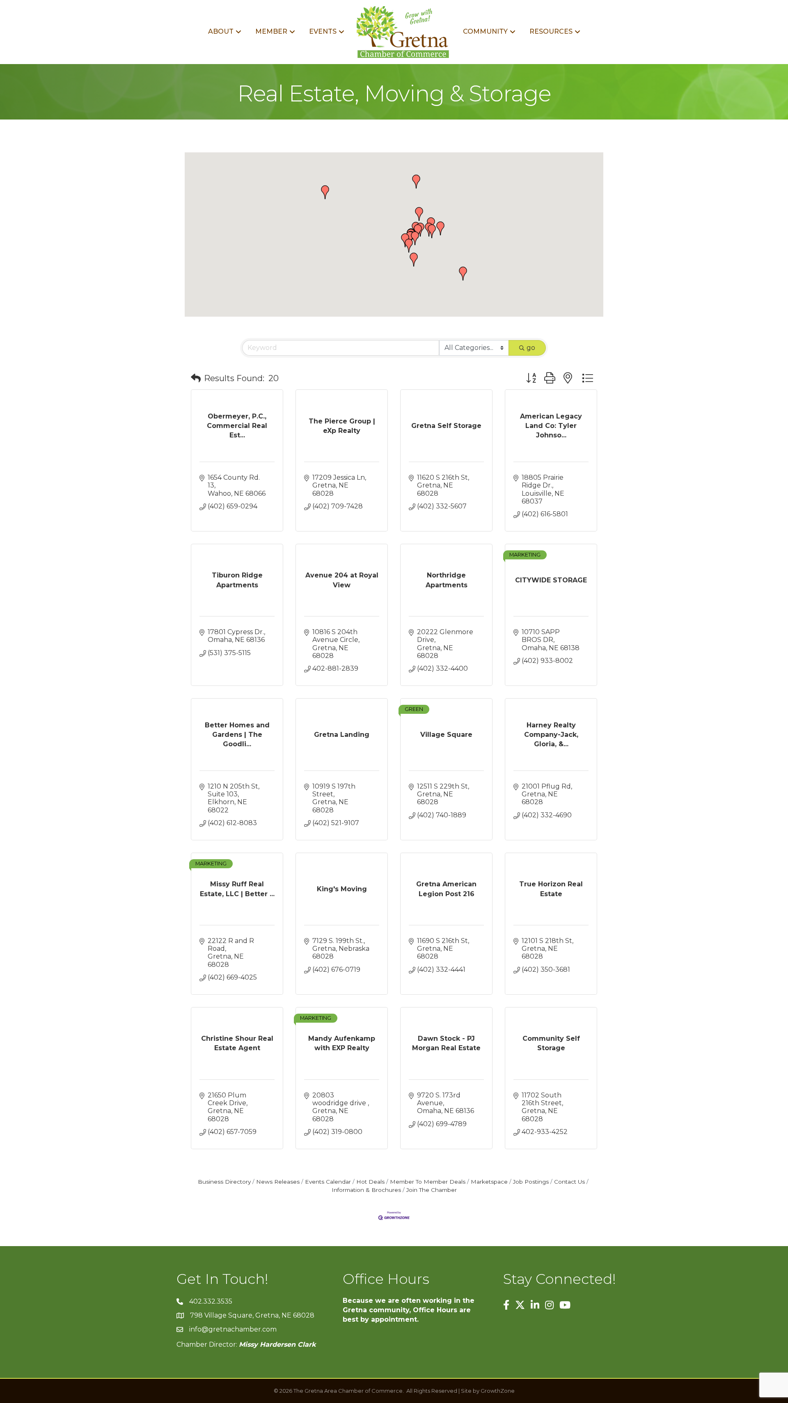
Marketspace (489, 1181)
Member (271, 31)
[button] (414, 260)
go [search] (531, 348)
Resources (551, 31)
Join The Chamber (431, 1190)
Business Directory (224, 1181)
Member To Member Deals (427, 1181)
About (221, 31)
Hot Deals (370, 1181)
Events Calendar (328, 1181)
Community (485, 31)
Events (323, 31)
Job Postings (531, 1181)
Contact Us (569, 1181)
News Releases (278, 1181)
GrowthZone (498, 1390)
